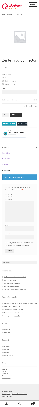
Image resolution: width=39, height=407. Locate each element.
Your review (9, 199)
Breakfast (7, 346)
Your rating (9, 194)
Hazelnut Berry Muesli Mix (11, 286)
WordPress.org (6, 378)
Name (7, 225)
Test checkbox (7, 75)
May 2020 (7, 329)
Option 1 (8, 78)
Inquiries (5, 164)
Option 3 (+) (10, 84)
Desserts (6, 349)
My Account (6, 404)
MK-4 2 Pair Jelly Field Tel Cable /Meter (26, 303)
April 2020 (7, 332)
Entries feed (5, 373)
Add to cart (16, 115)
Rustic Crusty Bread (10, 280)
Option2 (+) (10, 81)
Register (4, 369)
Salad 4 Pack (17, 306)
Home (6, 14)
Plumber (6, 352)
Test (3, 88)
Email (7, 234)
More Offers (6, 153)
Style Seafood (18, 309)
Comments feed (7, 376)
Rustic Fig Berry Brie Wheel (12, 283)
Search (19, 404)
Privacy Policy (6, 394)
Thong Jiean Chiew (16, 132)
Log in (4, 371)
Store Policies (6, 158)
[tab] (19, 147)
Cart (30, 402)
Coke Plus (17, 316)
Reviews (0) (5, 147)
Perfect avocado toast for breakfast (15, 277)
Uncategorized (8, 356)
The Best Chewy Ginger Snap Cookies (15, 289)
